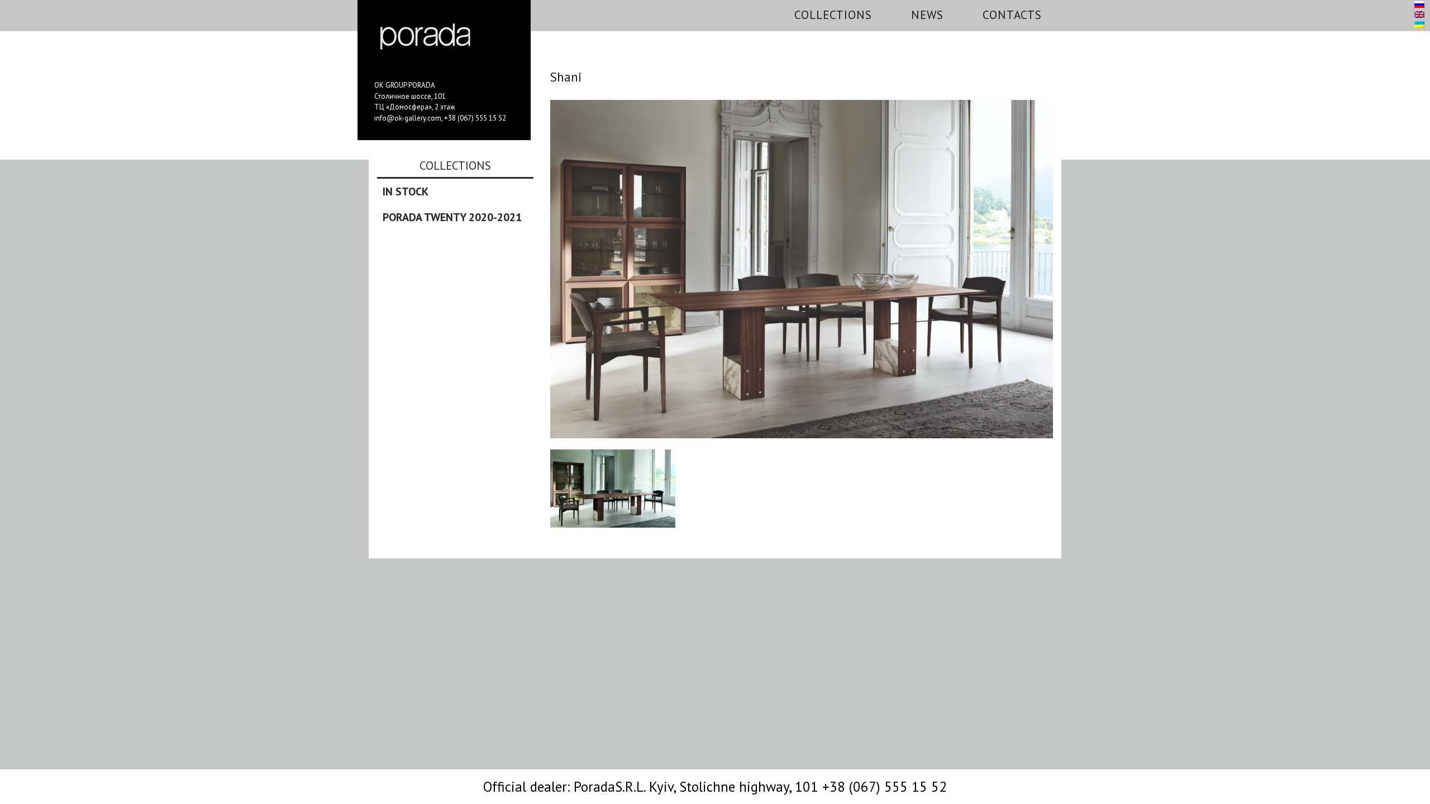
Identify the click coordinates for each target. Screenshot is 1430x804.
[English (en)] (1419, 15)
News (927, 14)
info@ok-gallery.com (407, 118)
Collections (833, 14)
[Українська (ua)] (1419, 25)
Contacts (1012, 14)
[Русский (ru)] (1419, 5)
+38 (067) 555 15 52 (475, 118)
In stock (405, 191)
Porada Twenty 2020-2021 (452, 217)
